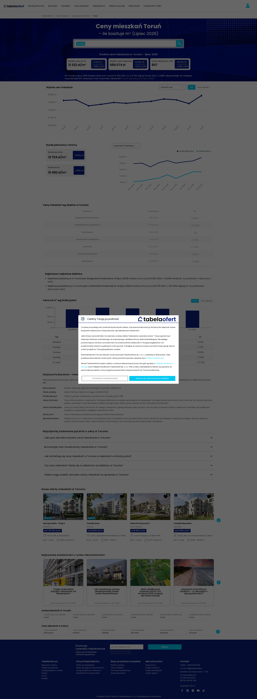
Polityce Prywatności (155, 358)
